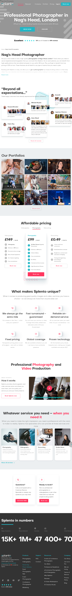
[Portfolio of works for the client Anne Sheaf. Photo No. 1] (33, 124)
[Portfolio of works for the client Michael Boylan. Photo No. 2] (38, 108)
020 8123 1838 (22, 500)
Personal (28, 4)
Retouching (47, 228)
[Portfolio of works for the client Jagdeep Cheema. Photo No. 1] (57, 118)
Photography (36, 228)
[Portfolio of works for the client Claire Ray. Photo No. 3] (19, 130)
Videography (25, 228)
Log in (58, 4)
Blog (65, 583)
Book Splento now (11, 396)
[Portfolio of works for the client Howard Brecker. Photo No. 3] (19, 113)
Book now (66, 4)
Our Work (47, 564)
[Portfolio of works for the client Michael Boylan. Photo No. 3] (43, 108)
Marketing (25, 587)
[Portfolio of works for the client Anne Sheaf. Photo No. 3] (43, 124)
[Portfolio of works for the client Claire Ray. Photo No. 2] (14, 130)
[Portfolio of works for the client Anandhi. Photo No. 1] (57, 101)
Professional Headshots (51, 567)
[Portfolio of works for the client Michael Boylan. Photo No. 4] (47, 108)
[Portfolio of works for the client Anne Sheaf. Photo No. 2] (38, 124)
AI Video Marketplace (51, 581)
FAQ (37, 558)
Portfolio (45, 4)
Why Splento (48, 575)
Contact (38, 561)
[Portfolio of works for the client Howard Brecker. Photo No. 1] (10, 113)
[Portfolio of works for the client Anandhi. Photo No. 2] (62, 101)
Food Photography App (26, 571)
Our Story (67, 558)
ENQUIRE (45, 29)
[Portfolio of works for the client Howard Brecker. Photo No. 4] (24, 113)
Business (20, 4)
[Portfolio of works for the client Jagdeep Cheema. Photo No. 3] (66, 118)
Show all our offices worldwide (8, 563)
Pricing (52, 4)
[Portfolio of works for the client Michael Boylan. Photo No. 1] (33, 108)
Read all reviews (36, 141)
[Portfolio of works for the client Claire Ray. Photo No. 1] (10, 130)
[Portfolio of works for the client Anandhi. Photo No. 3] (66, 101)
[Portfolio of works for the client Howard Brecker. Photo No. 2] (14, 113)
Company (38, 4)
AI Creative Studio (50, 584)
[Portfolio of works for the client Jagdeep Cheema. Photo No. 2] (62, 118)
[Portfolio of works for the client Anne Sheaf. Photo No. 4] (47, 124)
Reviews (46, 578)
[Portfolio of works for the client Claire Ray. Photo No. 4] (24, 130)
